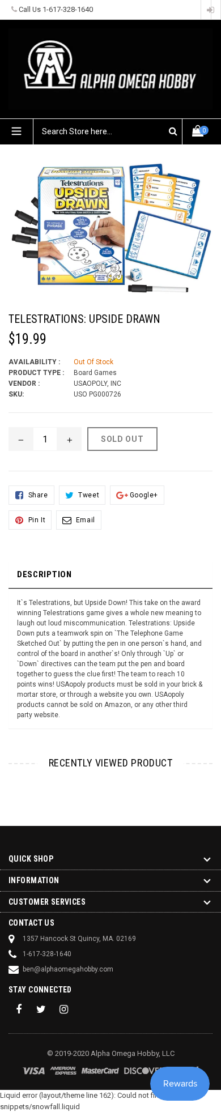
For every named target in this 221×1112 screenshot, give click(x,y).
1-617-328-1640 (67, 9)
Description (44, 574)
